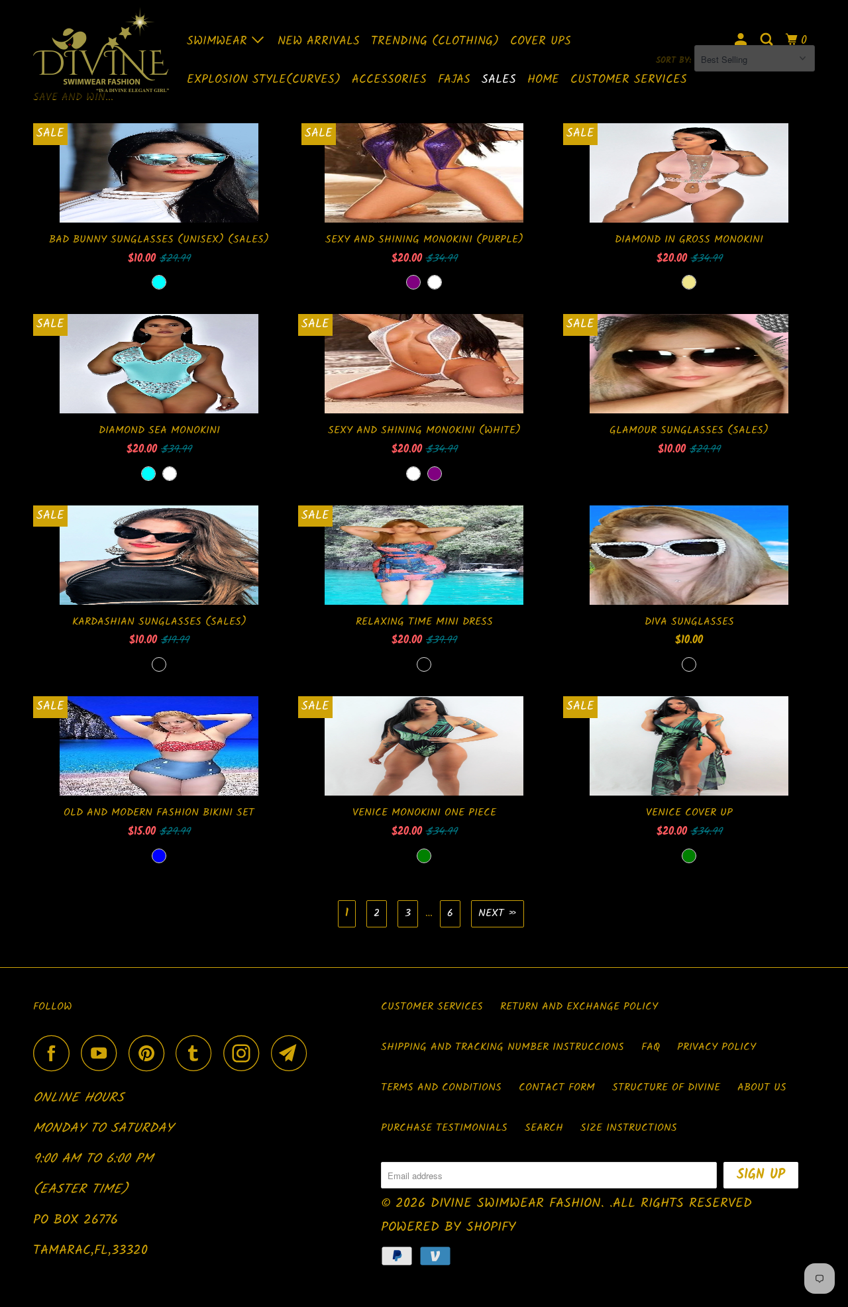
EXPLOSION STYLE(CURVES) (264, 79)
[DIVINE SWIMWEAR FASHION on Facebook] (55, 1053)
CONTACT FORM (557, 1087)
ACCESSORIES (389, 79)
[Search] (768, 40)
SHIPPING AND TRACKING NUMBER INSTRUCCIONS (502, 1047)
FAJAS (454, 79)
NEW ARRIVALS (319, 41)
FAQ (650, 1047)
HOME (543, 79)
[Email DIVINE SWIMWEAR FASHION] (293, 1053)
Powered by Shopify (448, 1227)
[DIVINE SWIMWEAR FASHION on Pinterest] (150, 1053)
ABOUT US (761, 1087)
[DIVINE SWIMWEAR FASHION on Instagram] (245, 1053)
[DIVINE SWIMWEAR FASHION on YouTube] (103, 1053)
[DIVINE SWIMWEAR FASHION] (101, 49)
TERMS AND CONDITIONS (441, 1087)
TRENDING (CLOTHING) (435, 41)
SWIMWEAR (219, 41)
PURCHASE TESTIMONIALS (444, 1128)
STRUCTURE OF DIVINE (666, 1087)
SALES (499, 79)
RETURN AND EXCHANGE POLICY (579, 1006)
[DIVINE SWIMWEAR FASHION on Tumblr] (197, 1053)
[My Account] (742, 40)
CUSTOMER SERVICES (628, 79)
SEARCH (544, 1128)
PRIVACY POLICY (716, 1047)
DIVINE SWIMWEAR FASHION (516, 1203)
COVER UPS (540, 41)
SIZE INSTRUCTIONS (628, 1128)
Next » (497, 913)
